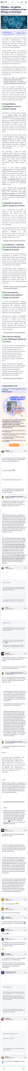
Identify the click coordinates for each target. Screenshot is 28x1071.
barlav (6, 938)
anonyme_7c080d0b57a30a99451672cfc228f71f (14, 496)
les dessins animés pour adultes (17, 195)
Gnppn (6, 899)
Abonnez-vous (14, 445)
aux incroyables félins (13, 179)
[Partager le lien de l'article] (4, 1068)
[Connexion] (22, 2)
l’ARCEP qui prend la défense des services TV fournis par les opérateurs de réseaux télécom (14, 557)
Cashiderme (8, 1018)
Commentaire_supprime (10, 972)
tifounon (7, 929)
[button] (25, 2)
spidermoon (8, 917)
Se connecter (8, 391)
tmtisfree (7, 653)
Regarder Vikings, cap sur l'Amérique (13, 378)
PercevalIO (7, 953)
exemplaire (16, 1061)
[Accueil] (4, 2)
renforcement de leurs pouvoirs (17, 544)
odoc (6, 829)
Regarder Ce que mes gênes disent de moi (14, 240)
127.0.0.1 (7, 450)
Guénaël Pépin (7, 32)
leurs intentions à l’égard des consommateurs (14, 546)
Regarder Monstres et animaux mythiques (14, 332)
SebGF (6, 567)
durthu (6, 1056)
